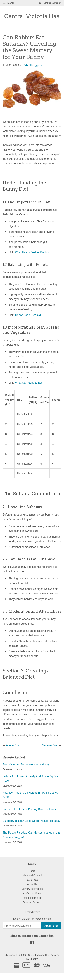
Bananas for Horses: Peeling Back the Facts (29, 809)
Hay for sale (32, 879)
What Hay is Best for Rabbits (32, 252)
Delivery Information (32, 888)
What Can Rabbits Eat (28, 383)
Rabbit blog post (32, 65)
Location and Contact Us (32, 875)
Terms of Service (32, 902)
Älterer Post (13, 745)
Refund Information (32, 897)
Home (32, 870)
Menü (10, 2)
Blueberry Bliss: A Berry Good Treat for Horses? (31, 821)
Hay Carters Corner (32, 893)
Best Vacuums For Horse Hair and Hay (26, 764)
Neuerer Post (50, 745)
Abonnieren (51, 926)
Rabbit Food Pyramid (28, 315)
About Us (32, 884)
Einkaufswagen (52, 2)
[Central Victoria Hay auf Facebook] (32, 943)
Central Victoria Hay (32, 16)
